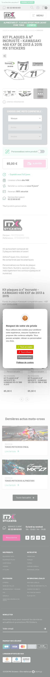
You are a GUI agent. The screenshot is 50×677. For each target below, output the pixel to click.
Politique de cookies (25, 362)
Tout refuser (26, 352)
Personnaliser (25, 357)
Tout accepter (26, 347)
